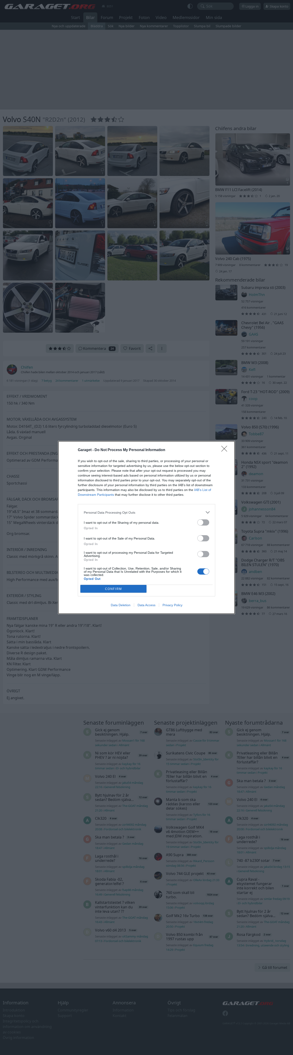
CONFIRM (113, 589)
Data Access (146, 605)
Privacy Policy (172, 605)
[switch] (203, 522)
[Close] (225, 450)
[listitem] (146, 512)
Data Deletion (120, 605)
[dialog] (146, 527)
